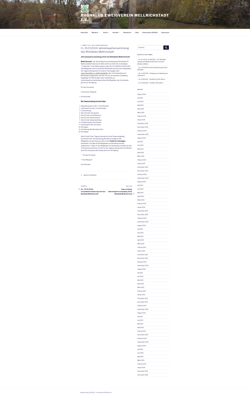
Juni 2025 (140, 145)
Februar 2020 (141, 364)
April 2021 (140, 327)
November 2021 (142, 302)
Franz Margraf (101, 45)
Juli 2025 (140, 141)
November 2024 (142, 171)
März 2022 (140, 287)
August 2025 (141, 138)
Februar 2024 (141, 203)
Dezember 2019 (142, 371)
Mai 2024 (140, 192)
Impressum (165, 32)
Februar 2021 (141, 331)
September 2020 (143, 342)
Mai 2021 (140, 324)
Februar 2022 (141, 291)
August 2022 (141, 269)
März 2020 (140, 360)
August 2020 (141, 346)
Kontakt (115, 32)
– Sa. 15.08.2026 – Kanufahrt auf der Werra (151, 79)
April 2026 (140, 109)
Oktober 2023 (141, 218)
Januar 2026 (141, 120)
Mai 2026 (140, 105)
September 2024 (143, 178)
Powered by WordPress (104, 392)
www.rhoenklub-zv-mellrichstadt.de (94, 73)
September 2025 (143, 134)
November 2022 (142, 258)
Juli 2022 (140, 273)
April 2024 (140, 196)
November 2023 (142, 214)
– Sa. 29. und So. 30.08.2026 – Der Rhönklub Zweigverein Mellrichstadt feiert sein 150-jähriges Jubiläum (151, 62)
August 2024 (141, 182)
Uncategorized (90, 175)
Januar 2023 (141, 251)
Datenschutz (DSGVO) (150, 32)
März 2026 (140, 112)
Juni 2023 (140, 233)
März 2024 (140, 200)
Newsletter (127, 32)
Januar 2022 (141, 294)
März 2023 (140, 243)
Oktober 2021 (141, 305)
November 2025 (142, 127)
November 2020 (142, 335)
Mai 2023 (140, 236)
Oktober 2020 (142, 338)
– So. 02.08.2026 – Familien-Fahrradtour (150, 83)
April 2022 (140, 284)
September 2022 (142, 265)
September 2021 (142, 309)
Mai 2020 (140, 356)
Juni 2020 (140, 353)
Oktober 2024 (142, 174)
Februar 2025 (141, 160)
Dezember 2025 (142, 123)
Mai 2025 (140, 149)
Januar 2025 (141, 163)
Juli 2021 (140, 316)
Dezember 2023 (142, 211)
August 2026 (141, 94)
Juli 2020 (140, 349)
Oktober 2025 (142, 131)
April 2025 (140, 152)
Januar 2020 (141, 367)
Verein (105, 32)
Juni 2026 (140, 101)
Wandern (95, 32)
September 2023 (142, 222)
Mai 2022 (140, 280)
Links (137, 32)
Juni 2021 (140, 320)
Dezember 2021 (142, 298)
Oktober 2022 (141, 262)
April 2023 (140, 240)
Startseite (84, 32)
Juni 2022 (140, 276)
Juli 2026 (140, 98)
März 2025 (140, 156)
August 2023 (141, 225)
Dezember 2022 (142, 254)
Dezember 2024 (142, 167)
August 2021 (141, 313)
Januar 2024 (141, 207)
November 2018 (142, 375)
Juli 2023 (140, 229)
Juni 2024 (140, 189)
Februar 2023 (141, 247)
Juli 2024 (140, 185)
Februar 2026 (141, 116)
